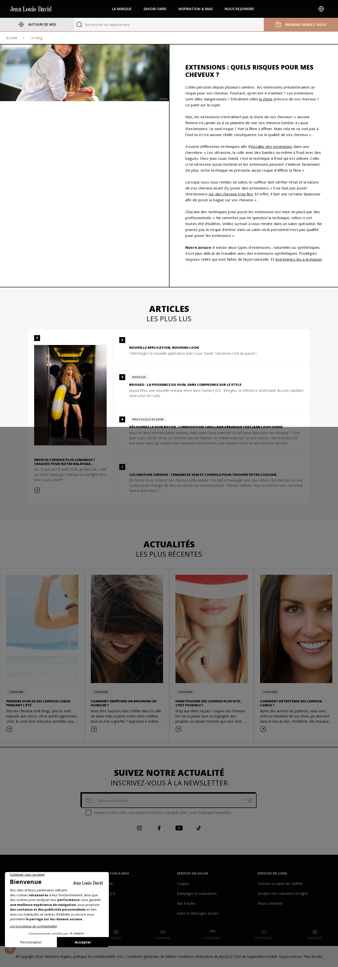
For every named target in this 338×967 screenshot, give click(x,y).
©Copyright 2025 (29, 956)
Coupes (183, 883)
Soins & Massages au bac (197, 913)
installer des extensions (271, 146)
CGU (120, 956)
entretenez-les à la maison (298, 259)
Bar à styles (186, 903)
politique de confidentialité (94, 956)
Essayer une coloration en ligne (283, 893)
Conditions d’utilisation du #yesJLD (205, 956)
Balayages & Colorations (197, 893)
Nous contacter (270, 903)
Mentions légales (58, 956)
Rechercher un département (107, 24)
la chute (265, 98)
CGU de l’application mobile (256, 956)
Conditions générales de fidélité (151, 956)
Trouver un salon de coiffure (280, 883)
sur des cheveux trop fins (231, 193)
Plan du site (313, 956)
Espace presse (290, 956)
